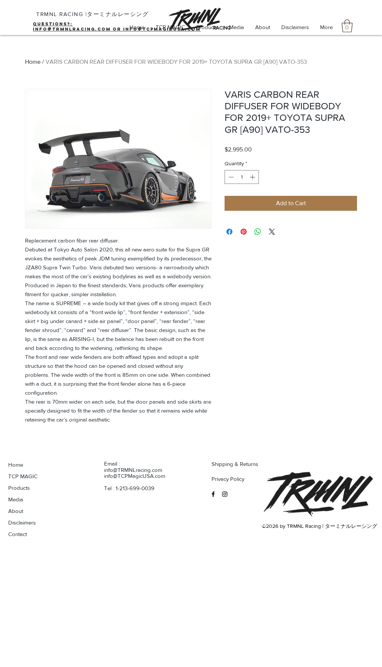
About (15, 511)
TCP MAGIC (23, 476)
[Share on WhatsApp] (257, 231)
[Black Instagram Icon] (224, 494)
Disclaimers (22, 522)
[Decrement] (230, 177)
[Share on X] (271, 231)
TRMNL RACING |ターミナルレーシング (92, 14)
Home (33, 62)
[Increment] (253, 177)
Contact (17, 534)
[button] (347, 25)
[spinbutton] (241, 177)
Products (19, 488)
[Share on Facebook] (229, 231)
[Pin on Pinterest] (243, 231)
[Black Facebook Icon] (213, 494)
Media (15, 499)
